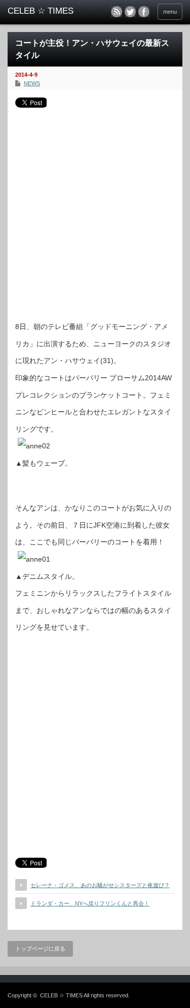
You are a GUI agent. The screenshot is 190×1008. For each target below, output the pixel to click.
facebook (143, 11)
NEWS (32, 83)
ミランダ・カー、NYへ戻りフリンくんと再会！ (89, 903)
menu (170, 12)
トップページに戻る (40, 949)
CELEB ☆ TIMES (61, 995)
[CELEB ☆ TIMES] (46, 11)
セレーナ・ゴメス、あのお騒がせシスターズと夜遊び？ (100, 885)
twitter (130, 11)
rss (116, 11)
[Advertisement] (95, 210)
